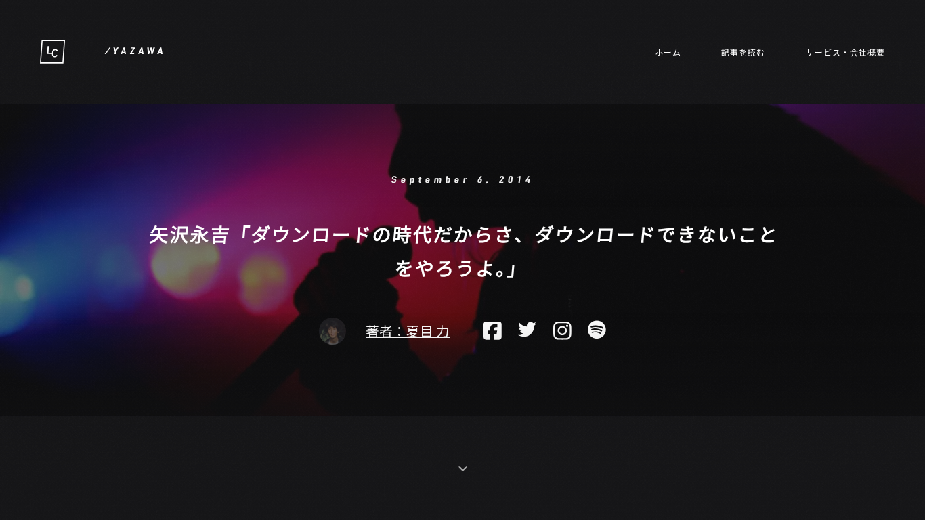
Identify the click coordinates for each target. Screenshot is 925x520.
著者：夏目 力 (408, 331)
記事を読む (743, 52)
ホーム (668, 52)
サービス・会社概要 (845, 52)
